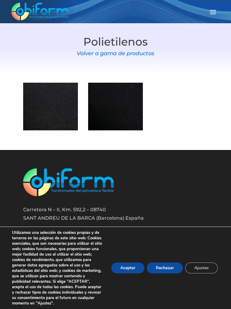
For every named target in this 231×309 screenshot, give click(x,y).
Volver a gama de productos (115, 53)
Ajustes (201, 268)
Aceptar (127, 268)
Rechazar (165, 268)
